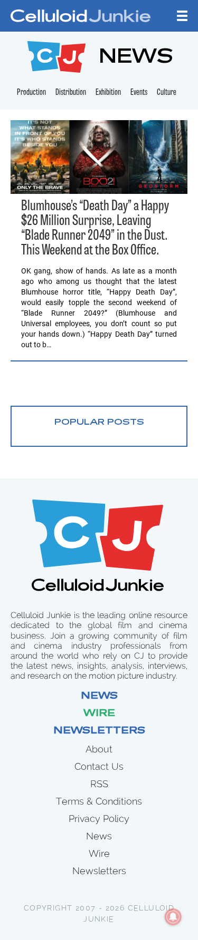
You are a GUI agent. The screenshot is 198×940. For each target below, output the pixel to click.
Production (31, 92)
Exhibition (108, 92)
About (99, 749)
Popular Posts (99, 422)
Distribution (70, 92)
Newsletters (99, 731)
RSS (99, 783)
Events (138, 92)
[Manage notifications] (173, 916)
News (99, 696)
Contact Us (99, 766)
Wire (99, 714)
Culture (166, 92)
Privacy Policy (99, 818)
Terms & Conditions (99, 801)
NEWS (136, 58)
